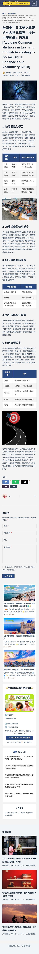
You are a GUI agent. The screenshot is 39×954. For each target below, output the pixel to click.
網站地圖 (24, 813)
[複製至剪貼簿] (13, 486)
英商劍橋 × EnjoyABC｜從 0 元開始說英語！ (19, 669)
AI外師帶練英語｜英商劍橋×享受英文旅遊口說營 (19, 637)
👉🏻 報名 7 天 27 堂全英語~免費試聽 (15, 3)
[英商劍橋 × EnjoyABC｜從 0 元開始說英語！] (20, 658)
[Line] (16, 482)
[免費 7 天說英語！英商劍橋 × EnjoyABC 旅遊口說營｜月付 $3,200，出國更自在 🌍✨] (20, 593)
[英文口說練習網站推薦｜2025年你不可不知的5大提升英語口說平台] (19, 845)
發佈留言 (8, 576)
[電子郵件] (5, 486)
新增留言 (8, 547)
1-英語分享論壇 (25, 75)
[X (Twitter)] (25, 482)
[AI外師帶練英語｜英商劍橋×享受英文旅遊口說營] (20, 626)
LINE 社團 (18, 742)
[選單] (34, 3)
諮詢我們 (28, 742)
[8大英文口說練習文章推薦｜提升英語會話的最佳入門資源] (19, 879)
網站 (5, 540)
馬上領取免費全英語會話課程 (19, 738)
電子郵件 (8, 533)
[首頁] (3, 13)
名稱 (6, 526)
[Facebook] (6, 482)
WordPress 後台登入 (12, 813)
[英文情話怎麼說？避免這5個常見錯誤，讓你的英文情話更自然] (19, 913)
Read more (11, 614)
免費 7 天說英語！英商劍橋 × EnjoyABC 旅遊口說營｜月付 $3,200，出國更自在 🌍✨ (19, 604)
